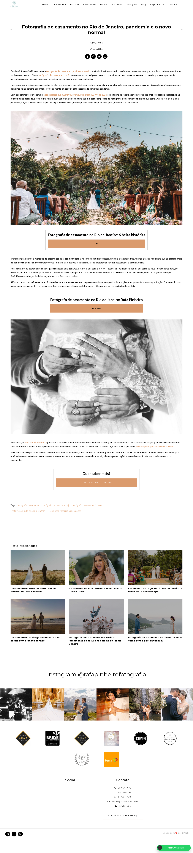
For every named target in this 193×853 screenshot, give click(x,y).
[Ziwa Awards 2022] (111, 738)
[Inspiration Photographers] (141, 738)
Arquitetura (116, 4)
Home (45, 4)
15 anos (103, 4)
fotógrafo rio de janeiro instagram (29, 510)
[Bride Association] (52, 738)
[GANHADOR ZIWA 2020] (23, 738)
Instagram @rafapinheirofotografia (96, 674)
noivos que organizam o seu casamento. (156, 446)
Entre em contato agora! (98, 482)
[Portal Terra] (111, 759)
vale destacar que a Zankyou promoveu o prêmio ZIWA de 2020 (75, 94)
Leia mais (96, 308)
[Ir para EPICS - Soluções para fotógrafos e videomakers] (175, 832)
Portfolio (74, 4)
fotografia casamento (28, 505)
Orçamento (174, 4)
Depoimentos (157, 4)
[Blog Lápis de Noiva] (82, 759)
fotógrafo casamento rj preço (87, 505)
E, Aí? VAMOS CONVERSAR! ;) (122, 815)
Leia (96, 244)
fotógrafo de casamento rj (56, 505)
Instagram (132, 4)
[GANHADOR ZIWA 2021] (82, 738)
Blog (143, 4)
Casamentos (89, 4)
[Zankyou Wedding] (170, 738)
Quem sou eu (59, 4)
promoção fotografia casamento (65, 510)
